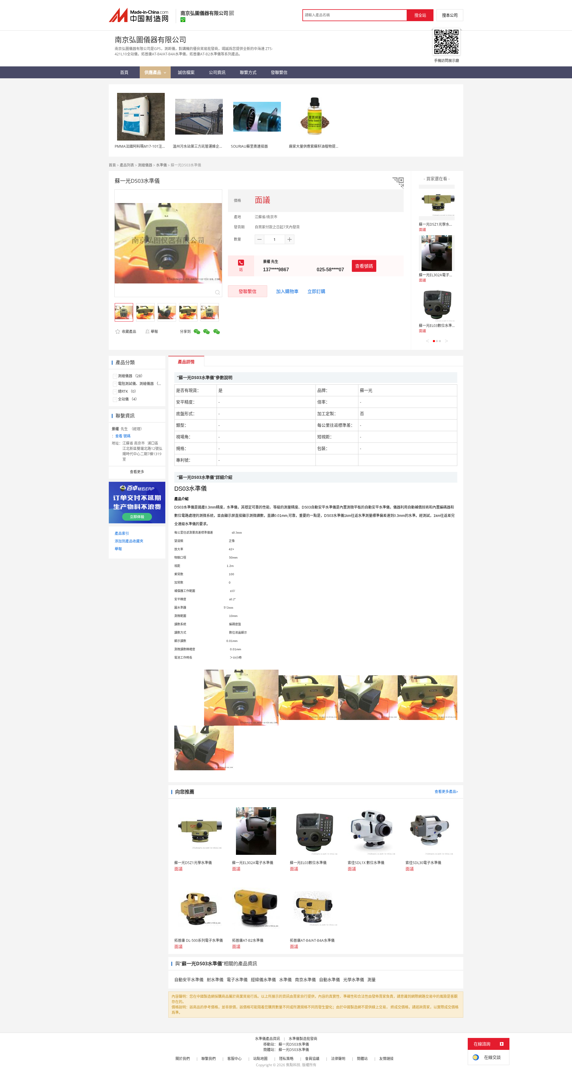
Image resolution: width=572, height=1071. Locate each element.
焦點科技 (293, 1064)
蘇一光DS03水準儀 (294, 1044)
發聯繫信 (248, 291)
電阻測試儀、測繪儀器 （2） (141, 383)
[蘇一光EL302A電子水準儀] (437, 253)
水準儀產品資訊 (267, 1038)
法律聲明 (338, 1058)
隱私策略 (286, 1058)
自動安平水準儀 (188, 979)
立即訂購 (316, 291)
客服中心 (234, 1058)
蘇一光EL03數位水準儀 (437, 325)
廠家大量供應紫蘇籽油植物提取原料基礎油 (323, 146)
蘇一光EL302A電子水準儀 (439, 275)
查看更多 (137, 471)
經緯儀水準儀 (263, 979)
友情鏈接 (386, 1058)
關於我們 (182, 1058)
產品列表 (127, 165)
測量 (371, 979)
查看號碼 (364, 266)
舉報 (154, 331)
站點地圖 (260, 1058)
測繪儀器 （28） (131, 375)
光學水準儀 (353, 979)
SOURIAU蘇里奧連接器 (249, 146)
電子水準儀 (237, 979)
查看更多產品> (446, 791)
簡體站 (362, 1058)
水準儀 (161, 165)
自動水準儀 (329, 979)
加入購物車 (287, 291)
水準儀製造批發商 (303, 1038)
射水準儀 (215, 979)
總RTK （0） (128, 391)
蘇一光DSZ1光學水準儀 (437, 224)
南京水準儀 (305, 979)
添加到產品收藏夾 (129, 541)
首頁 (112, 165)
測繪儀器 (145, 165)
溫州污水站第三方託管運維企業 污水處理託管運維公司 (216, 146)
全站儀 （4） (128, 399)
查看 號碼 (122, 436)
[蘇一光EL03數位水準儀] (437, 304)
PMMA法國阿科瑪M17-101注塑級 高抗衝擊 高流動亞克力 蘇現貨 (166, 146)
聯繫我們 (208, 1058)
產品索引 (122, 533)
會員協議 (312, 1058)
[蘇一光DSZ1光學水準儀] (437, 202)
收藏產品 (128, 331)
